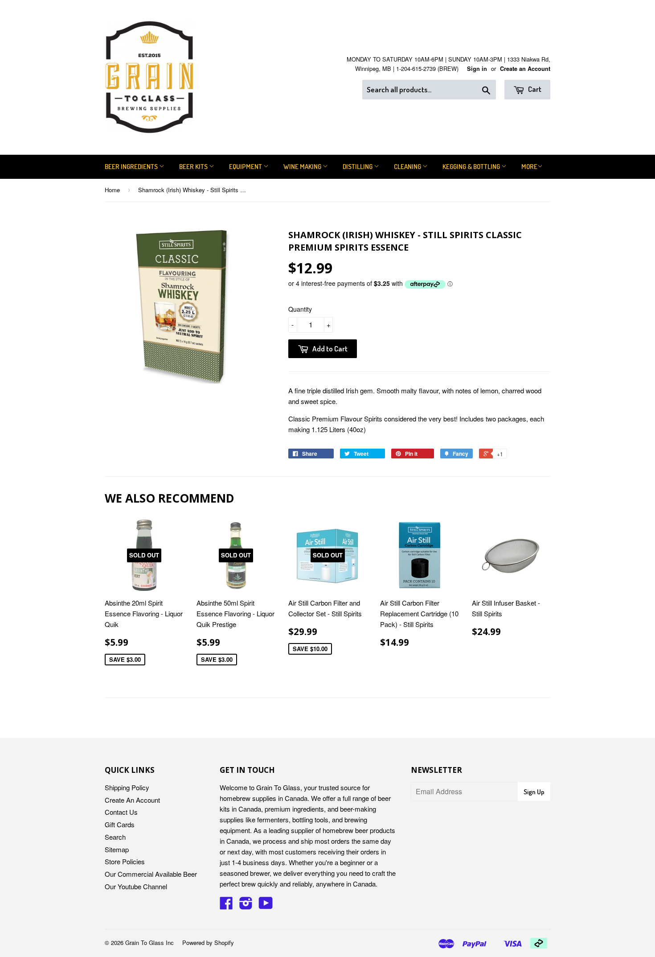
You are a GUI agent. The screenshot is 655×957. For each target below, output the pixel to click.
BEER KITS (194, 166)
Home (112, 190)
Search (115, 837)
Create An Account (132, 799)
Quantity (300, 309)
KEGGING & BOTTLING (471, 166)
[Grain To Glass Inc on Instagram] (246, 905)
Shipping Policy (127, 787)
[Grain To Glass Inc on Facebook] (226, 905)
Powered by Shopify (208, 942)
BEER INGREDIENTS (132, 166)
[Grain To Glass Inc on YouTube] (266, 905)
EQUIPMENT (246, 166)
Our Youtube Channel (136, 886)
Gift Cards (120, 824)
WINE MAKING (303, 166)
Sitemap (117, 849)
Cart (534, 89)
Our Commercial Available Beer (151, 874)
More (529, 166)
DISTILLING (358, 166)
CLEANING (408, 166)
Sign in (477, 69)
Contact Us (121, 812)
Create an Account (525, 69)
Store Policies (125, 861)
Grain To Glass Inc (149, 942)
